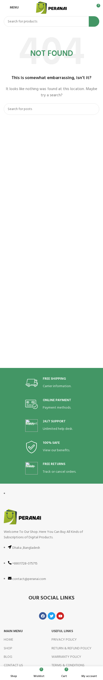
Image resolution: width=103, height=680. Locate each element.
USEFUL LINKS (62, 631)
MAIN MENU (13, 631)
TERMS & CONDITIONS (68, 665)
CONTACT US (13, 665)
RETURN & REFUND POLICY (72, 648)
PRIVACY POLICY (64, 640)
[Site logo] (51, 7)
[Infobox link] (51, 383)
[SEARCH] (94, 21)
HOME (8, 640)
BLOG (8, 657)
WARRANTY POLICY (66, 657)
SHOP (8, 648)
